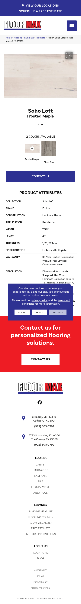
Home (9, 37)
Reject (40, 312)
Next (75, 149)
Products (40, 37)
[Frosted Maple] (32, 148)
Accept (22, 312)
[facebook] (39, 403)
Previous (5, 149)
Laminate (29, 37)
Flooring (18, 37)
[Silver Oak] (48, 148)
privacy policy (39, 300)
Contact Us (40, 176)
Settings (58, 312)
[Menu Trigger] (72, 25)
